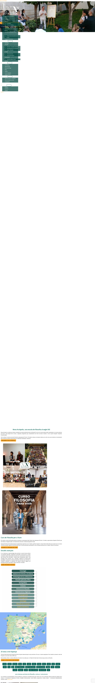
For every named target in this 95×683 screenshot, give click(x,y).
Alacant (4, 664)
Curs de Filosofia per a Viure (10, 32)
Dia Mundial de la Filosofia (12, 48)
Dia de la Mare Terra (11, 59)
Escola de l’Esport (10, 55)
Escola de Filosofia (6, 26)
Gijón (53, 664)
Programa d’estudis (9, 39)
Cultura (6, 51)
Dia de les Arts (10, 53)
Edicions (4, 62)
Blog (6, 69)
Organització (7, 18)
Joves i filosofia (10, 50)
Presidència (7, 19)
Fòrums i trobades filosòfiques (13, 46)
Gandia (48, 664)
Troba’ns (4, 76)
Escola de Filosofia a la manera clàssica (10, 29)
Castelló (28, 664)
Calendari (7, 43)
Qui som (4, 14)
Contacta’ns (7, 81)
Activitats (4, 40)
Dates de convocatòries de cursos (12, 36)
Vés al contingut (3, 0)
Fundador (9, 23)
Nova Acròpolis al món (9, 80)
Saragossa (21, 669)
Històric (6, 21)
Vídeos (6, 71)
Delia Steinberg (10, 25)
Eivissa (44, 664)
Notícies (6, 61)
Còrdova (34, 664)
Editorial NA (7, 66)
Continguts (7, 64)
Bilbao (20, 664)
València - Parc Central (33, 669)
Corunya (39, 664)
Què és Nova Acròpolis (9, 16)
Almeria (9, 664)
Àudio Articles (8, 74)
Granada (57, 664)
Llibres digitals (8, 73)
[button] (1, 92)
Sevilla (26, 669)
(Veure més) (10, 679)
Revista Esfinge (8, 68)
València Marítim (42, 669)
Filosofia (6, 44)
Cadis (24, 664)
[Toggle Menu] (9, 14)
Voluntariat (7, 57)
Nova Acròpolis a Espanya (10, 78)
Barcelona (15, 664)
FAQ (3, 83)
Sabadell (15, 669)
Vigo (48, 669)
